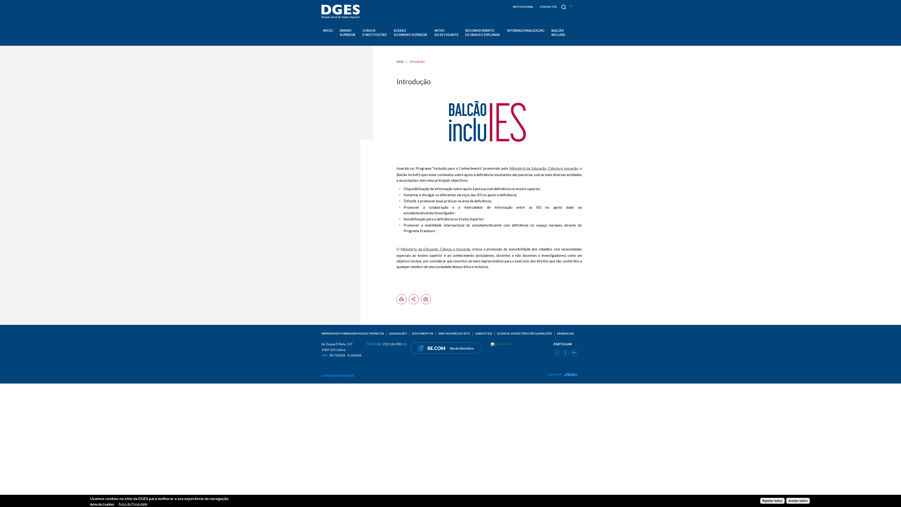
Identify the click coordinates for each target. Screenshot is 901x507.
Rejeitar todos (772, 501)
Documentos (422, 333)
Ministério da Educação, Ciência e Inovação (543, 168)
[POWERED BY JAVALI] (570, 375)
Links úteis (483, 333)
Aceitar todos (798, 501)
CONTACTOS (548, 6)
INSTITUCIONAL (523, 6)
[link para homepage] (341, 12)
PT (571, 6)
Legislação (398, 333)
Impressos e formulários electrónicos (352, 333)
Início (328, 30)
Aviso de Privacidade (132, 504)
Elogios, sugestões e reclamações (524, 333)
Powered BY (555, 374)
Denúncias (565, 333)
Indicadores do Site (454, 333)
